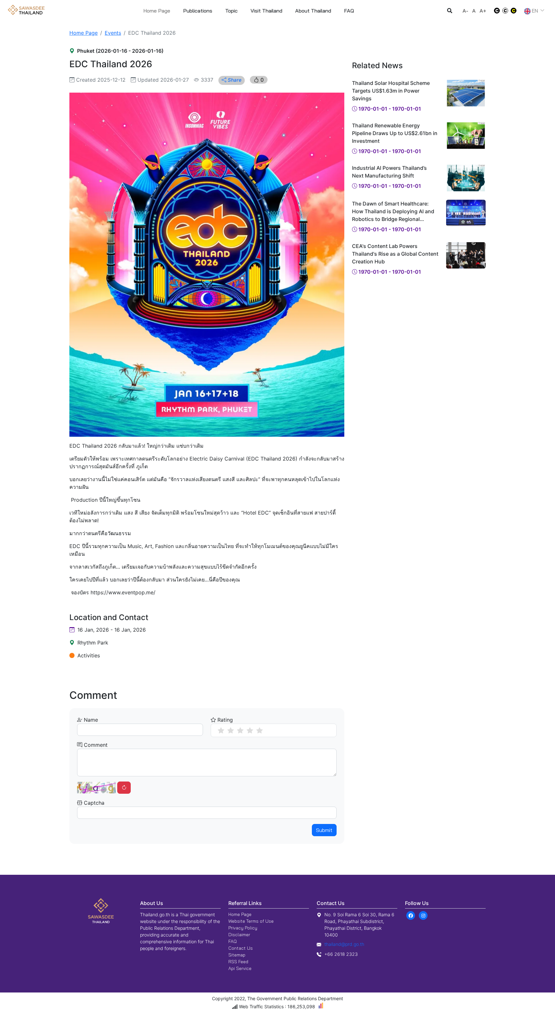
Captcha (93, 803)
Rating (224, 720)
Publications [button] (197, 10)
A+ (483, 10)
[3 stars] (240, 730)
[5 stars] (259, 730)
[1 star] (221, 730)
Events (113, 33)
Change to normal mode (505, 10)
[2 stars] (230, 730)
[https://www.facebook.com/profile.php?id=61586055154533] (410, 915)
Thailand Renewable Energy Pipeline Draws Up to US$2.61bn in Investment (394, 133)
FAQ (232, 941)
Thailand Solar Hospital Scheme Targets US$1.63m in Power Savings (391, 91)
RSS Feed (238, 962)
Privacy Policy (242, 928)
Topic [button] (231, 10)
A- (465, 10)
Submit (324, 830)
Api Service (239, 968)
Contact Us (240, 948)
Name (90, 720)
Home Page (156, 10)
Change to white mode (495, 10)
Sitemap (236, 955)
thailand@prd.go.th (344, 944)
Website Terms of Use (251, 921)
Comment (95, 745)
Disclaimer (239, 934)
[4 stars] (250, 730)
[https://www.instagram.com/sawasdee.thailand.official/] (423, 915)
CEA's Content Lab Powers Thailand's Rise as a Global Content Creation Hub (395, 254)
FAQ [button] (349, 10)
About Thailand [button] (313, 10)
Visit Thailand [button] (266, 10)
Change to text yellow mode (515, 10)
